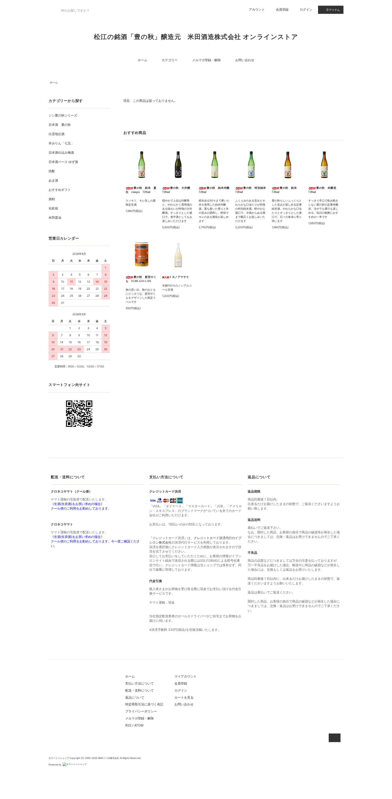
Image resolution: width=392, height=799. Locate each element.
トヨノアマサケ (179, 277)
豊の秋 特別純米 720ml (251, 190)
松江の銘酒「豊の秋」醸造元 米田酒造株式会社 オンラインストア (196, 36)
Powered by (55, 764)
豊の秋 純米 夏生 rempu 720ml (141, 190)
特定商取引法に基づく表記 (144, 704)
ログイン (306, 9)
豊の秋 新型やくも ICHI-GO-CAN (141, 279)
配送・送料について (139, 690)
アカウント (257, 9)
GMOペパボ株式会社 (108, 758)
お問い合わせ (244, 60)
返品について (134, 697)
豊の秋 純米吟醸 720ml (215, 190)
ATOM (138, 725)
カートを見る (184, 697)
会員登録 (282, 9)
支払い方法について (139, 683)
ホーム (142, 60)
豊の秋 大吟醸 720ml (177, 190)
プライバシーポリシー (141, 711)
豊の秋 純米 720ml (286, 190)
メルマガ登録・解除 (206, 60)
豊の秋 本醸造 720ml (323, 190)
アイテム (333, 10)
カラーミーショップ (59, 758)
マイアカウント (185, 676)
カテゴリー (170, 60)
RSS (128, 725)
